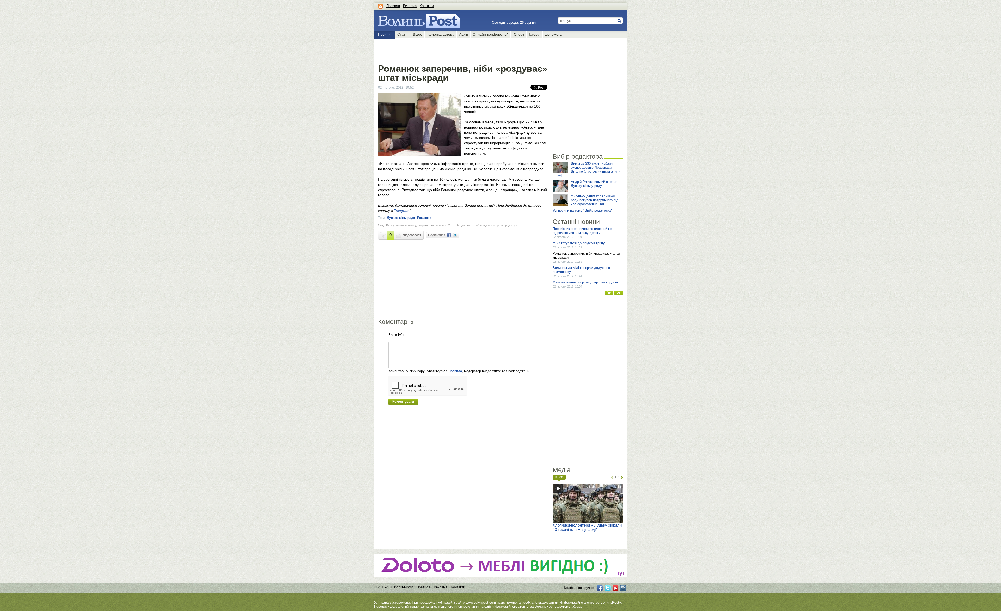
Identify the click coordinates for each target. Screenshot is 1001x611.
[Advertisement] (463, 50)
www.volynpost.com (481, 602)
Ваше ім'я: (396, 335)
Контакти (427, 6)
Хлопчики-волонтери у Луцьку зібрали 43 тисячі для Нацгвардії (587, 527)
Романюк (424, 218)
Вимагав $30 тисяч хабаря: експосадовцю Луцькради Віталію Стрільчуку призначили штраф (586, 169)
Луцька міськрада (401, 218)
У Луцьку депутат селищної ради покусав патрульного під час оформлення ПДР (594, 200)
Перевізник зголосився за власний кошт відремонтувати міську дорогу (584, 231)
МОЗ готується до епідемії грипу (579, 243)
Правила (393, 6)
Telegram (402, 211)
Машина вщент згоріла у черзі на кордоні (585, 282)
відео (559, 477)
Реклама (410, 6)
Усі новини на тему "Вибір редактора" (582, 210)
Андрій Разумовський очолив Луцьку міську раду (594, 184)
